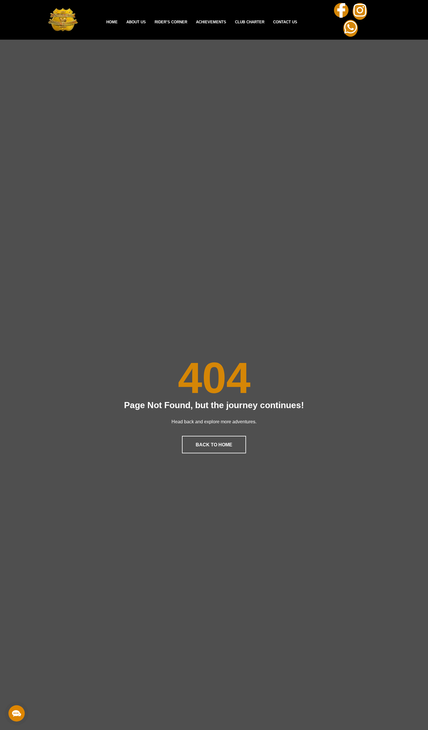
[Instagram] (360, 11)
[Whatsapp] (350, 28)
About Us (136, 22)
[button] (16, 713)
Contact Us (285, 22)
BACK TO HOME (214, 444)
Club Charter (249, 22)
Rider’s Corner (171, 22)
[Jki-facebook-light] (341, 10)
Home (112, 22)
